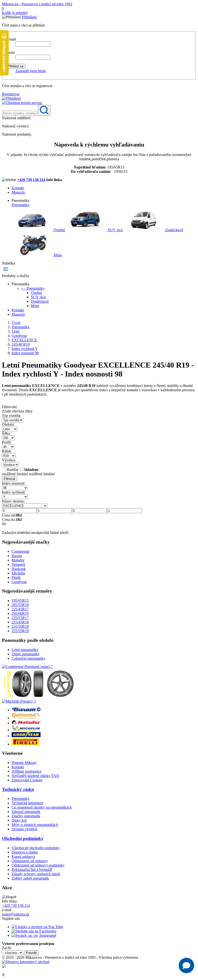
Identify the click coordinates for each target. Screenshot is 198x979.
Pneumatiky (21, 205)
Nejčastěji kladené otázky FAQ (35, 776)
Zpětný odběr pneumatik (30, 878)
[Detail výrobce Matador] (26, 723)
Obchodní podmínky (22, 838)
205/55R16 (20, 605)
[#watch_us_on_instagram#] (34, 935)
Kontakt (18, 188)
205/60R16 (20, 613)
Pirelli (16, 577)
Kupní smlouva (23, 856)
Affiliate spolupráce (27, 771)
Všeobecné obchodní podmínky (36, 848)
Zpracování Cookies (27, 780)
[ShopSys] (25, 962)
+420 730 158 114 (31, 180)
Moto (57, 255)
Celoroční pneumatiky (28, 658)
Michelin (18, 573)
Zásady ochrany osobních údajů (36, 874)
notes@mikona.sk (15, 914)
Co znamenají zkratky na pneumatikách (42, 807)
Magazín (18, 192)
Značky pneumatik (26, 816)
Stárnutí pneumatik (26, 812)
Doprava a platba (25, 852)
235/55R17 (20, 618)
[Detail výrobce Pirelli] (25, 744)
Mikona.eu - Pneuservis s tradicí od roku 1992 (37, 4)
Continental (20, 551)
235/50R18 (20, 626)
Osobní (59, 230)
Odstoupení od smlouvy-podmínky (38, 865)
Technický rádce (18, 789)
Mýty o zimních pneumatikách (35, 825)
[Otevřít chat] (186, 965)
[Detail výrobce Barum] (26, 710)
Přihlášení (29, 17)
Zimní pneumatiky (26, 654)
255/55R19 (20, 631)
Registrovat (10, 94)
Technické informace (27, 803)
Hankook (19, 569)
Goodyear (19, 582)
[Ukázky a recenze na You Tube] (37, 927)
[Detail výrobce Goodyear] (26, 736)
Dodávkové (173, 230)
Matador (18, 560)
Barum (17, 556)
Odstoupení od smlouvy (30, 861)
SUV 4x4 (115, 230)
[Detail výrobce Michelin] (26, 730)
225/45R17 (20, 609)
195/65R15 (20, 600)
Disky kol (19, 820)
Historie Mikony (24, 763)
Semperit (18, 564)
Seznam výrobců (24, 829)
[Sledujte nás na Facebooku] (34, 931)
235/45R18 (20, 622)
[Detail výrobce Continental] (26, 718)
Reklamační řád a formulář (32, 869)
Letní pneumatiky (25, 650)
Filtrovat (9, 479)
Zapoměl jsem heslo (30, 71)
